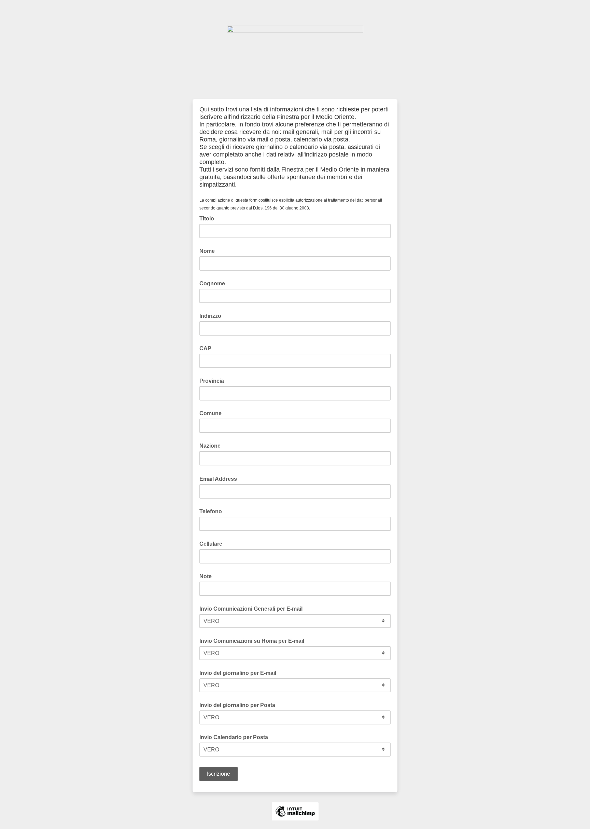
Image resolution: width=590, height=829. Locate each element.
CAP (205, 348)
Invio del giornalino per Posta (237, 705)
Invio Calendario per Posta (233, 737)
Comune (210, 413)
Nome (207, 251)
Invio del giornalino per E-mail (237, 673)
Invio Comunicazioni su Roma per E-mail (251, 641)
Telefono (210, 511)
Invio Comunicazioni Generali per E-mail (251, 609)
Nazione (210, 446)
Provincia (211, 381)
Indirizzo (210, 316)
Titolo (206, 218)
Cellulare (210, 544)
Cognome (212, 283)
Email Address (220, 478)
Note (205, 576)
